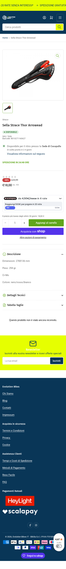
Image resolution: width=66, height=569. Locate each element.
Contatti (6, 407)
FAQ (4, 482)
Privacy (6, 437)
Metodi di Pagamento (13, 467)
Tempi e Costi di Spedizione (17, 460)
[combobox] (33, 27)
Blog (4, 400)
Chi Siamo (7, 393)
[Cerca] (59, 27)
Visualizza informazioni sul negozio (26, 153)
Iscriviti (57, 360)
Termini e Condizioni (13, 430)
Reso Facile (8, 474)
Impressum (8, 414)
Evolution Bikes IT (21, 536)
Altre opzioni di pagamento (33, 237)
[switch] (59, 546)
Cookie (6, 444)
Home (5, 38)
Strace (5, 119)
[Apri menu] (60, 17)
